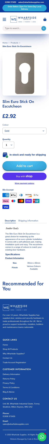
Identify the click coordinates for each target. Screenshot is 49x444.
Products (14, 43)
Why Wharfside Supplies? (14, 354)
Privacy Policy (9, 383)
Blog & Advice (8, 392)
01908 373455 (10, 2)
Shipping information (28, 220)
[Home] (23, 19)
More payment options (24, 183)
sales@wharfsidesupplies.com (31, 2)
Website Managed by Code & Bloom (24, 439)
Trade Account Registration (14, 362)
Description (10, 220)
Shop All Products (10, 349)
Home (5, 43)
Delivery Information (11, 374)
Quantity (6, 139)
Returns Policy (9, 379)
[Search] (43, 28)
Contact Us (7, 358)
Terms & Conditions (11, 387)
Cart (45, 19)
